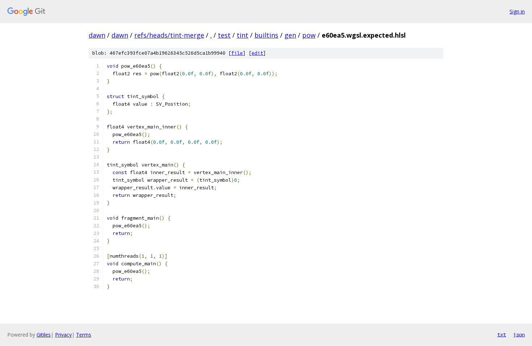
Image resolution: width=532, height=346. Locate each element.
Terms (83, 334)
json (519, 334)
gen (290, 35)
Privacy (63, 334)
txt (501, 334)
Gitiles (44, 334)
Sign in (517, 11)
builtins (266, 35)
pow (309, 35)
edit (257, 53)
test (224, 35)
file (237, 53)
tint (242, 35)
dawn (97, 35)
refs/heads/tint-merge (169, 35)
